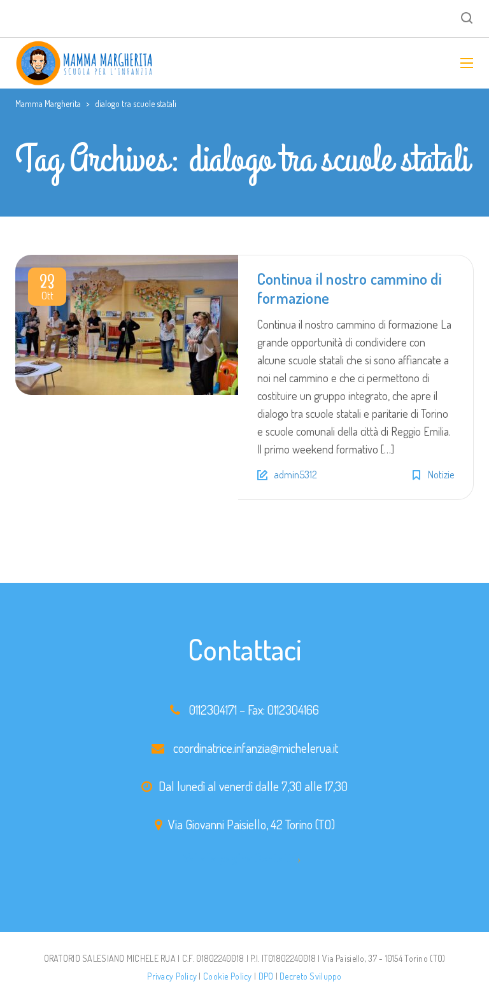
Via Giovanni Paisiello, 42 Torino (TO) (251, 824)
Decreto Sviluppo (310, 976)
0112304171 (213, 709)
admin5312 (295, 474)
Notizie (441, 474)
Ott (47, 289)
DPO (266, 976)
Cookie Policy (227, 976)
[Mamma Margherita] (85, 63)
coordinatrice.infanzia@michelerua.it (255, 747)
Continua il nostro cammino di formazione (349, 288)
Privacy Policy (172, 976)
